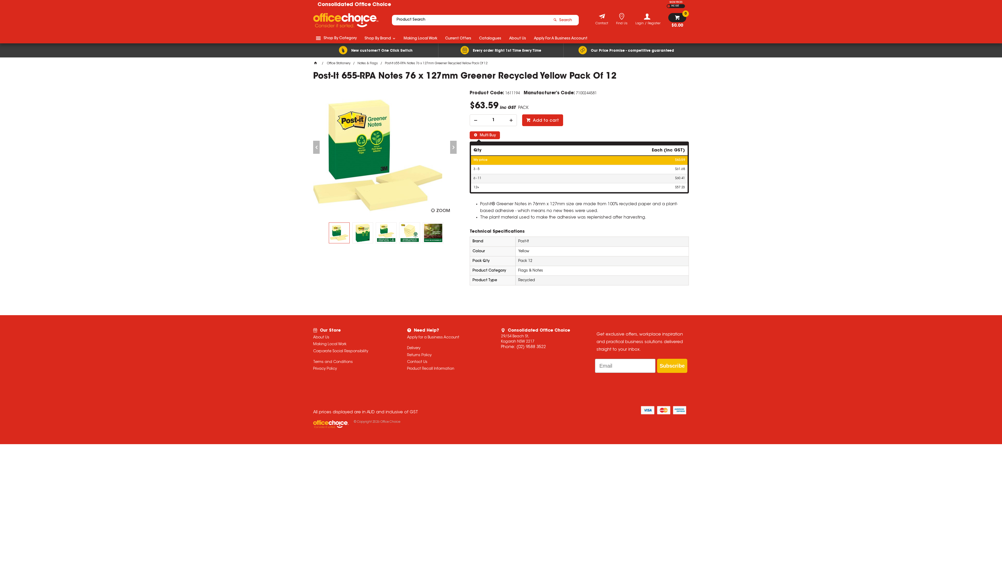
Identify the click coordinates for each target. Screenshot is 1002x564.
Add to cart (545, 121)
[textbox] (470, 20)
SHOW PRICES (676, 2)
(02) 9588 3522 (531, 347)
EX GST (668, 6)
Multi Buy (487, 135)
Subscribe (672, 366)
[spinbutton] (493, 120)
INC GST (675, 6)
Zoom (443, 211)
